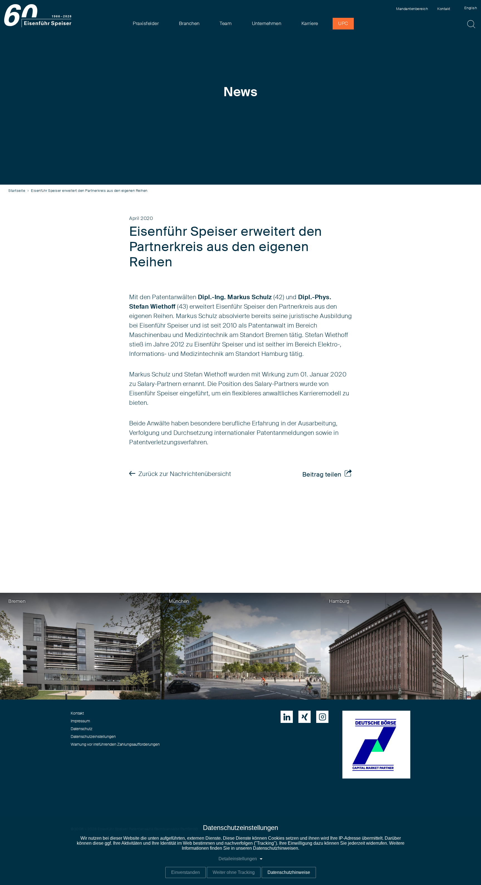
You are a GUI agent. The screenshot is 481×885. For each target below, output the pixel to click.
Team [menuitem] (226, 23)
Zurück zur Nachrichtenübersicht (184, 474)
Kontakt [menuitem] (443, 9)
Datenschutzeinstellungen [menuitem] (93, 737)
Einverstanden (185, 872)
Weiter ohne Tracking (234, 872)
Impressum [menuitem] (80, 721)
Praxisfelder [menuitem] (146, 23)
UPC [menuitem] (343, 23)
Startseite (16, 191)
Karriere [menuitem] (309, 23)
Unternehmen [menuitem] (266, 23)
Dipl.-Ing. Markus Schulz (235, 297)
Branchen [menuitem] (189, 23)
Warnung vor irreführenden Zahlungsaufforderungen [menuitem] (115, 745)
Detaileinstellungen (238, 858)
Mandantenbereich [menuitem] (412, 9)
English (470, 8)
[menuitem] (287, 717)
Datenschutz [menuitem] (81, 729)
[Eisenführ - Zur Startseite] (37, 15)
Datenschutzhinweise (289, 872)
